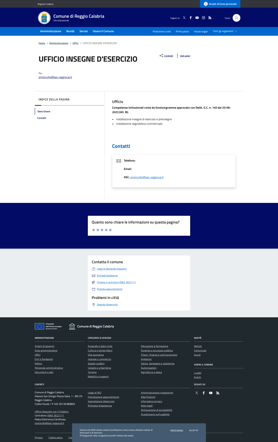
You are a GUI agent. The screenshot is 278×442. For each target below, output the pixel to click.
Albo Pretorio (148, 397)
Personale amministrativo (49, 368)
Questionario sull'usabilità (155, 414)
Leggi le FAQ (94, 393)
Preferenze (176, 430)
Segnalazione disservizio (101, 401)
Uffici (76, 43)
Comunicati (200, 350)
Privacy (39, 437)
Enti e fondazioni (44, 359)
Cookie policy (56, 437)
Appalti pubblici (96, 363)
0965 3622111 (55, 415)
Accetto (193, 430)
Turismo (92, 372)
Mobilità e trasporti (98, 376)
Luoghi (197, 373)
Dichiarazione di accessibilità (156, 410)
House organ (201, 31)
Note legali (147, 406)
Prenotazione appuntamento (103, 397)
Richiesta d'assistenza (100, 406)
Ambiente (146, 359)
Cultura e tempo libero (100, 350)
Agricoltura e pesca (151, 372)
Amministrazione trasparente (157, 393)
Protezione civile (162, 31)
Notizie (198, 346)
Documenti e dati (44, 372)
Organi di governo (44, 346)
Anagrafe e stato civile (100, 346)
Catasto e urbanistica (99, 368)
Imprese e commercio (99, 359)
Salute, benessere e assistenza (157, 363)
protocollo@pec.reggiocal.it (55, 77)
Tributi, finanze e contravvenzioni (159, 355)
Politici (38, 363)
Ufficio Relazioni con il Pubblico (52, 412)
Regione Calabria (45, 4)
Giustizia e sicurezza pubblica (157, 350)
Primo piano (182, 31)
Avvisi (197, 355)
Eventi (197, 377)
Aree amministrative (46, 350)
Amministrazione (58, 43)
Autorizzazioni (149, 368)
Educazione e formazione (154, 346)
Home (42, 43)
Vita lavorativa (96, 355)
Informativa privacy (151, 401)
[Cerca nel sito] (236, 18)
